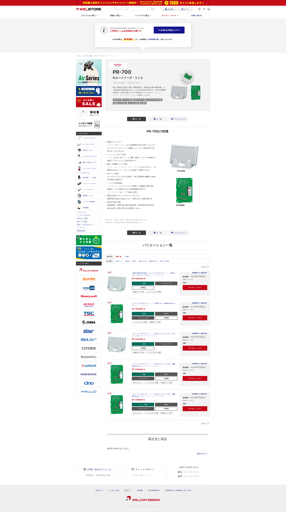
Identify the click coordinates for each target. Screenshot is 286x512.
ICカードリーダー (133, 83)
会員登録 (168, 9)
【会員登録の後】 (153, 39)
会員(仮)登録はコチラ (170, 30)
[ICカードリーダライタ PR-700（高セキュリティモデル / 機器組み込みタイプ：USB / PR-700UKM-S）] (116, 374)
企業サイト (128, 490)
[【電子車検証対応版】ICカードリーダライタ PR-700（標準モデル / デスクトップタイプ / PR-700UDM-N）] (116, 283)
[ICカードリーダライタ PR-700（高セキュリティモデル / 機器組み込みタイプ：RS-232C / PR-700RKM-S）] (116, 405)
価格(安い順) (143, 261)
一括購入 (126, 256)
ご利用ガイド (99, 490)
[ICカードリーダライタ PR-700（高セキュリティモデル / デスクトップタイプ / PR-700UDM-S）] (116, 344)
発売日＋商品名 (164, 261)
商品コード (119, 261)
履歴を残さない (202, 453)
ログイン (185, 9)
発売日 (134, 261)
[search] (152, 9)
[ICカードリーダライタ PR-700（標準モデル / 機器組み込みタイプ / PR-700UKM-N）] (116, 314)
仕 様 (158, 119)
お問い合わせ (196, 15)
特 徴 (136, 119)
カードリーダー (119, 83)
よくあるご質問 (114, 490)
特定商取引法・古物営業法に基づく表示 (178, 490)
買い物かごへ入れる (195, 287)
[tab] (136, 119)
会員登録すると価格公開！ (200, 273)
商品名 (127, 261)
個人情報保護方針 (154, 490)
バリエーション (178, 119)
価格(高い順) (153, 261)
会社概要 (140, 490)
